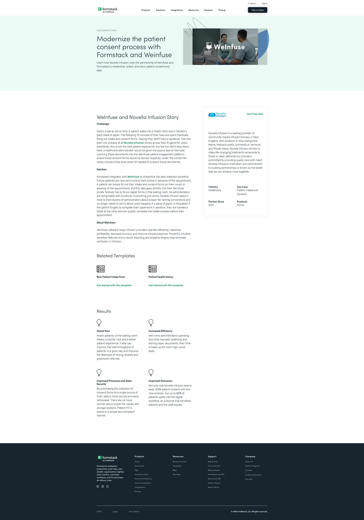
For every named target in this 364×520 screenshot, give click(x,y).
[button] (146, 10)
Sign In (264, 3)
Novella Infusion (134, 142)
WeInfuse (133, 176)
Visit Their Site (255, 114)
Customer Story (107, 30)
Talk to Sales (258, 9)
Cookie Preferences (253, 474)
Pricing (221, 9)
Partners (208, 9)
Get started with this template (114, 285)
